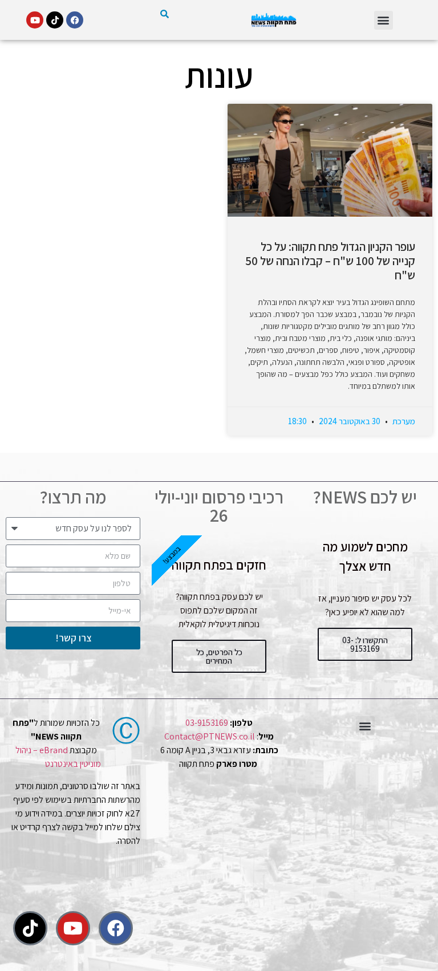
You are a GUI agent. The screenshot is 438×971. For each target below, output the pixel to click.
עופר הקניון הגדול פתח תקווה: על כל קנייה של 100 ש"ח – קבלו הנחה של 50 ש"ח (330, 261)
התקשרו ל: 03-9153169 (365, 644)
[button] (383, 20)
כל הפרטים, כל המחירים (219, 656)
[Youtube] (34, 20)
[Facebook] (74, 20)
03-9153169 (206, 723)
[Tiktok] (54, 20)
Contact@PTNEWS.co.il (209, 736)
